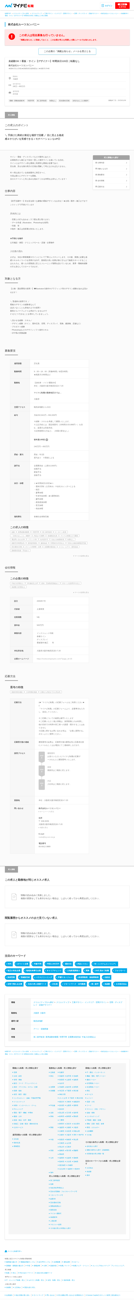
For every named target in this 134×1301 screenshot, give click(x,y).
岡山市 (61, 1147)
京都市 (61, 1135)
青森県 (61, 1076)
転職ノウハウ (65, 1266)
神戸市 (81, 1135)
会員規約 (9, 1295)
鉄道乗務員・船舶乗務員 (88, 977)
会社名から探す (92, 1146)
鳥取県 (61, 1139)
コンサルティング (93, 1116)
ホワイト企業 (22, 964)
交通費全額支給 (74, 1037)
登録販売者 (25, 977)
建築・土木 (18, 1116)
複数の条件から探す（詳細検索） (98, 1150)
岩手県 (68, 1076)
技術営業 (11, 977)
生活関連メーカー (93, 1087)
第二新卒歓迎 (39, 1037)
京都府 (68, 1127)
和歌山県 (76, 1131)
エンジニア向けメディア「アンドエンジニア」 (109, 1266)
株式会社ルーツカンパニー (110, 13)
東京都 (75, 1091)
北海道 (52, 1072)
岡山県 (75, 1139)
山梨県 (68, 1105)
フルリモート (120, 970)
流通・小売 (91, 1102)
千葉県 (68, 1091)
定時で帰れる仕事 (14, 984)
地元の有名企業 (13, 970)
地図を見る (44, 827)
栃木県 (68, 1087)
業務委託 (17, 1146)
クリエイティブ (37, 13)
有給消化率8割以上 (57, 1188)
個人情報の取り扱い (23, 1295)
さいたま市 (63, 1098)
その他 (89, 1135)
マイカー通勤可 (55, 1213)
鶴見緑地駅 (38, 1021)
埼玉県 (61, 1091)
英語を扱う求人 (29, 1287)
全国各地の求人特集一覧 (95, 1154)
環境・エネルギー (93, 1127)
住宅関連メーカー (93, 1083)
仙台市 (61, 1083)
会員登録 (122, 5)
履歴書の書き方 (11, 1262)
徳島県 (61, 1150)
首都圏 (52, 1091)
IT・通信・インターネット (96, 1072)
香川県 (68, 1150)
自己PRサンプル (44, 1262)
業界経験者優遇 (52, 1037)
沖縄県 (70, 1165)
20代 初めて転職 (102, 970)
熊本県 (61, 1162)
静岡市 (61, 1124)
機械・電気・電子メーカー (96, 1076)
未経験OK (53, 1217)
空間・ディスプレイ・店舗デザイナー (86, 13)
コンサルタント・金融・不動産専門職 (27, 1098)
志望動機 (57, 1262)
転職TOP (8, 13)
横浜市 (61, 1102)
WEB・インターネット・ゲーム (25, 1105)
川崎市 (68, 1102)
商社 (88, 1091)
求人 (14, 1273)
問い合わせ (51, 1295)
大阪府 (36, 1013)
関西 (51, 1127)
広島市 (68, 1147)
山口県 (68, 1143)
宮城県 (75, 1076)
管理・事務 (18, 1080)
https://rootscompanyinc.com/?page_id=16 (54, 659)
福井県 (75, 1113)
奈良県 (68, 1131)
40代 (9, 964)
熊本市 (77, 1169)
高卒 (88, 1175)
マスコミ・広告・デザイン (96, 1109)
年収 (28, 1266)
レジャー (90, 1098)
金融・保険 (91, 1113)
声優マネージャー (65, 977)
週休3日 (68, 964)
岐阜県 (61, 1116)
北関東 (52, 1087)
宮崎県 (75, 1162)
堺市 (75, 1135)
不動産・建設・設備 (94, 1120)
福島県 (75, 1080)
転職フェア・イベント (81, 1266)
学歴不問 (63, 1037)
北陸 (51, 1113)
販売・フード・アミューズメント (25, 1083)
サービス (90, 1094)
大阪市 (43, 1013)
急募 (51, 1184)
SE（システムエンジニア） (105, 964)
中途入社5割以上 (89, 1037)
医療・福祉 (18, 1091)
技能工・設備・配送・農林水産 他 (26, 1124)
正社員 (55, 984)
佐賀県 (68, 1158)
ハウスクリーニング (44, 977)
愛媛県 (75, 1150)
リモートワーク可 (56, 1195)
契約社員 (17, 1143)
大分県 (68, 1162)
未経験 (107, 984)
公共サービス (18, 1127)
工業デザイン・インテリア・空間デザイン (58, 13)
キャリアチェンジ (54, 970)
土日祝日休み (121, 984)
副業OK (53, 1199)
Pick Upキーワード (26, 1273)
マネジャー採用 (55, 1224)
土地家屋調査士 (73, 970)
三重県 (61, 1120)
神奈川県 (62, 1094)
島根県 (68, 1139)
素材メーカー (91, 1080)
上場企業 (53, 1221)
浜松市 (68, 1124)
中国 (51, 1139)
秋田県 (61, 1080)
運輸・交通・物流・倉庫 (95, 1124)
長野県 (75, 1105)
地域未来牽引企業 (33, 970)
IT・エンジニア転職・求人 (15, 1280)
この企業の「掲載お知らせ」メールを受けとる (67, 51)
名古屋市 (76, 1124)
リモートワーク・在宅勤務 (74, 984)
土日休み (90, 1168)
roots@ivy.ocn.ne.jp (47, 837)
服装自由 (53, 1210)
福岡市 (70, 1169)
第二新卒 (95, 984)
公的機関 (90, 1131)
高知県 (61, 1154)
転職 (7, 1273)
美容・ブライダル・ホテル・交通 (25, 1087)
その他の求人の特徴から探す (60, 1228)
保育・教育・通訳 (20, 1094)
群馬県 (75, 1087)
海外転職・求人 (69, 1280)
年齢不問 (37, 964)
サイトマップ (38, 1295)
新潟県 (61, 1105)
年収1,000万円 (53, 964)
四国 (51, 1150)
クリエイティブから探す (21, 13)
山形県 (68, 1080)
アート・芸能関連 (41, 1029)
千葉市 (71, 1098)
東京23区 (80, 1098)
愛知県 (75, 1116)
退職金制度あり (55, 1206)
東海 (51, 1116)
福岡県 (61, 1158)
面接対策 (53, 1266)
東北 (51, 1076)
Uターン (76, 1262)
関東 (87, 970)
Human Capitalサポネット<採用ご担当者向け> (103, 1295)
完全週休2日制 (55, 1202)
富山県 (61, 1113)
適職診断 (37, 1266)
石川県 (68, 1113)
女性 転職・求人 (54, 1280)
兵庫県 (61, 1131)
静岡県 (68, 1116)
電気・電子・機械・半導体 (23, 1113)
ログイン (108, 6)
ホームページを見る (47, 812)
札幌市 (61, 1072)
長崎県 (75, 1158)
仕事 (45, 1266)
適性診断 (67, 1262)
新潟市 (61, 1109)
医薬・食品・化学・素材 (22, 1120)
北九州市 (62, 1169)
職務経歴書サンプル (28, 1262)
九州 (51, 1158)
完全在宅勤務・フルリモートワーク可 (63, 1191)
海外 (51, 1172)
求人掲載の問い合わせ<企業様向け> (71, 1295)
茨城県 (61, 1087)
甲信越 (52, 1105)
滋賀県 (61, 1127)
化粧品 (107, 977)
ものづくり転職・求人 (36, 1280)
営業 (15, 1072)
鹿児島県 (62, 1165)
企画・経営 (18, 1076)
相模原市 (76, 1102)
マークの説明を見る (82, 556)
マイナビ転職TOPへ (15, 1251)
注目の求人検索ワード (37, 984)
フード (89, 1105)
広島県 (61, 1143)
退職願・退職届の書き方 (15, 1266)
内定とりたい (82, 964)
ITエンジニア (18, 1109)
